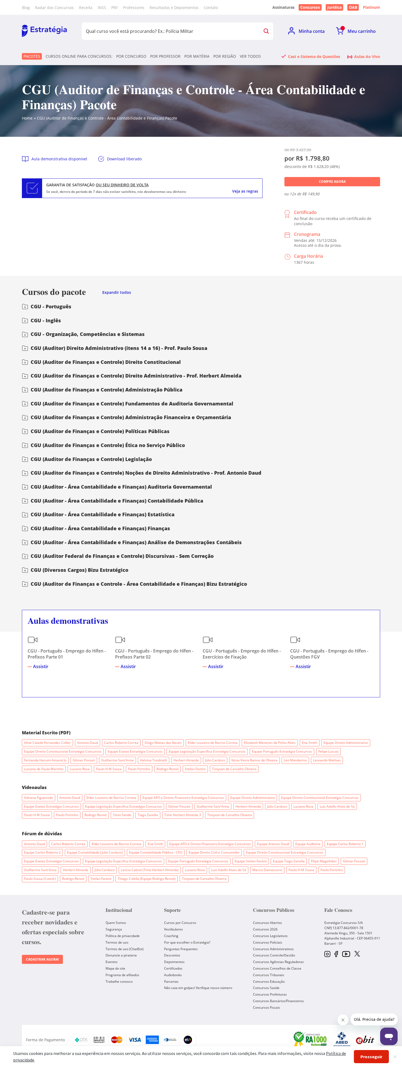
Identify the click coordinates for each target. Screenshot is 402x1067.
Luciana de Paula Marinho (43, 769)
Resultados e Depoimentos (174, 7)
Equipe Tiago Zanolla (289, 861)
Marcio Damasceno (267, 870)
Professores (133, 7)
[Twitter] (357, 954)
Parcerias (171, 981)
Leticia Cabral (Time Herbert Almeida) (150, 870)
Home (27, 118)
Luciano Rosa (80, 769)
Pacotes (32, 56)
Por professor (165, 56)
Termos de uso (117, 942)
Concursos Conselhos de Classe (277, 968)
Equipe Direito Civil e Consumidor (214, 852)
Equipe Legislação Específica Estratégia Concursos (207, 751)
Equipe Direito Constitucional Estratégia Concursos (62, 751)
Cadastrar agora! (42, 959)
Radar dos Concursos (54, 7)
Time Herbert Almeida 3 (182, 815)
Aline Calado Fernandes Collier (47, 742)
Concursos (310, 7)
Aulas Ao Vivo (367, 56)
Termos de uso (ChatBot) (125, 949)
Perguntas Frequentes (181, 949)
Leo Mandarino (295, 760)
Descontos (172, 955)
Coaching (171, 935)
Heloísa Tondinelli (153, 760)
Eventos (112, 961)
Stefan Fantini (195, 769)
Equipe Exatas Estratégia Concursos (135, 751)
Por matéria (196, 56)
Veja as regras (245, 191)
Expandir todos (116, 292)
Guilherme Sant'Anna (117, 760)
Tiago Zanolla (148, 815)
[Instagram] (327, 954)
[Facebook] (336, 954)
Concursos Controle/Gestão (274, 955)
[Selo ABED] (341, 1040)
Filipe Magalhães (324, 861)
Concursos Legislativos (270, 935)
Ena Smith (309, 742)
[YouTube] (346, 954)
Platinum (371, 7)
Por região (224, 56)
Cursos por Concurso (180, 922)
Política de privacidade (123, 935)
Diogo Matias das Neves (163, 742)
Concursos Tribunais (268, 975)
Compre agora (332, 181)
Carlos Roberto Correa (121, 742)
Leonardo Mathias (327, 760)
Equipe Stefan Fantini (251, 861)
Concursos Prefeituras (270, 994)
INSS (102, 7)
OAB (353, 7)
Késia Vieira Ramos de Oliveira (254, 760)
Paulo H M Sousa (109, 769)
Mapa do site (115, 968)
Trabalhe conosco (119, 981)
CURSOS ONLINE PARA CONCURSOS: (79, 56)
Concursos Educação (269, 981)
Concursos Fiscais (266, 1007)
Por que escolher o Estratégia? (187, 942)
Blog (26, 7)
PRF (114, 7)
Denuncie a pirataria (121, 955)
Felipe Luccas (328, 751)
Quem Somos (116, 922)
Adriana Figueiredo (38, 797)
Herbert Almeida (186, 760)
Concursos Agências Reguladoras (278, 961)
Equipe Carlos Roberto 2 (42, 852)
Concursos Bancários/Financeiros (278, 1001)
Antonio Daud (87, 742)
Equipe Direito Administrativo (346, 742)
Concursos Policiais (267, 942)
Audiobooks (173, 975)
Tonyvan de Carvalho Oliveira (234, 769)
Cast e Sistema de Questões (314, 56)
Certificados (173, 968)
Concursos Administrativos (273, 949)
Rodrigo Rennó (167, 769)
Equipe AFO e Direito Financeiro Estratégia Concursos (183, 797)
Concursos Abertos (267, 922)
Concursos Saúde (266, 987)
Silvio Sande (122, 815)
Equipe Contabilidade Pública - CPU (155, 852)
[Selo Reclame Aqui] (310, 1039)
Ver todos (250, 56)
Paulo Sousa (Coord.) (40, 878)
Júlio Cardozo (215, 760)
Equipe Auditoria (308, 844)
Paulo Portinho (139, 769)
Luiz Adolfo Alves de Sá (337, 806)
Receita (85, 7)
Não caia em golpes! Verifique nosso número (198, 987)
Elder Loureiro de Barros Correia (213, 742)
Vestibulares (173, 929)
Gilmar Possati (84, 760)
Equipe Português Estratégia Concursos (282, 751)
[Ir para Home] (44, 31)
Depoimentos (174, 961)
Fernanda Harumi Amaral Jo (45, 760)
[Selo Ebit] (365, 1039)
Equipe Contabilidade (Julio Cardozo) (95, 852)
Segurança (114, 929)
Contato (211, 7)
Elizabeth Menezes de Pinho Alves (270, 742)
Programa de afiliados (122, 975)
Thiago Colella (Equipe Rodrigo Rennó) (147, 878)
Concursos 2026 (265, 929)
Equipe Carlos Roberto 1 (345, 844)
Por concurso (131, 56)
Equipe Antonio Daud (273, 844)
